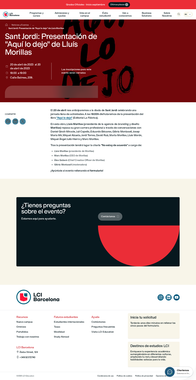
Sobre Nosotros (167, 14)
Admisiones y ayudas (62, 14)
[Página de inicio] (37, 303)
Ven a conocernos (125, 14)
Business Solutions (147, 14)
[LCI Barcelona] (11, 14)
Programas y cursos (36, 14)
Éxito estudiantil (105, 14)
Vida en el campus (84, 14)
